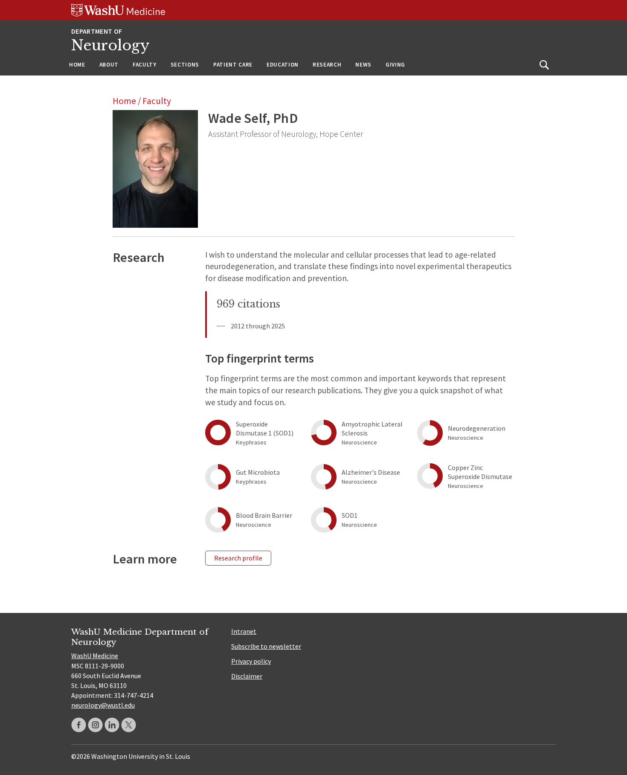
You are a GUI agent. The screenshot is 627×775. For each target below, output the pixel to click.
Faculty (145, 64)
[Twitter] (128, 724)
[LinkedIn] (111, 724)
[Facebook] (78, 724)
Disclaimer (246, 676)
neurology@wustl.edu (103, 705)
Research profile (238, 558)
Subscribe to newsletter (266, 646)
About (109, 64)
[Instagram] (95, 724)
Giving (395, 64)
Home (77, 64)
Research (327, 64)
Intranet (243, 631)
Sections (185, 64)
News (363, 64)
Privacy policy (251, 661)
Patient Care (233, 64)
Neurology (110, 45)
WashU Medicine (94, 655)
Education (283, 64)
